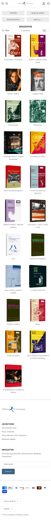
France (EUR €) (10, 501)
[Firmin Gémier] (13, 111)
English (7, 509)
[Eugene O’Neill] (37, 79)
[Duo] (13, 244)
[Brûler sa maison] (13, 341)
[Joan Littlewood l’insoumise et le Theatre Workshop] (37, 341)
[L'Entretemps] (25, 3)
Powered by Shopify (22, 515)
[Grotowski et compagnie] (13, 45)
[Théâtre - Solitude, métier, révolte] (37, 45)
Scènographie (13, 20)
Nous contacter (8, 432)
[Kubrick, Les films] (13, 310)
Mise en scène (38, 13)
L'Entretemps (11, 515)
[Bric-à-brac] (37, 111)
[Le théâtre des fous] (37, 276)
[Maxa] (37, 310)
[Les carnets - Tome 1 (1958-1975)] (37, 210)
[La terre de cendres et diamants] (37, 176)
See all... (38, 20)
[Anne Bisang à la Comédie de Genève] (13, 375)
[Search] (7, 3)
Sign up (8, 471)
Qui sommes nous (9, 428)
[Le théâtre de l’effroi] (37, 142)
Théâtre (13, 13)
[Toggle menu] (2, 3)
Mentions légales (9, 439)
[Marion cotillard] (13, 79)
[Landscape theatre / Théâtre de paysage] (13, 142)
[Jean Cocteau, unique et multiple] (13, 276)
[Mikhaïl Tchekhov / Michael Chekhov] (13, 210)
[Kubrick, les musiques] (37, 244)
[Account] (43, 3)
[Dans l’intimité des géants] (13, 176)
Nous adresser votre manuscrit (14, 435)
